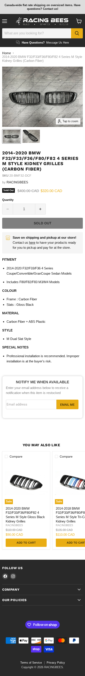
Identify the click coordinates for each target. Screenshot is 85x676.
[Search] (77, 33)
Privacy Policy (56, 662)
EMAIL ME (67, 404)
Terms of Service (31, 662)
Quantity (8, 199)
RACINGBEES (17, 182)
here (32, 242)
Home (6, 53)
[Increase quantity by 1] (40, 209)
